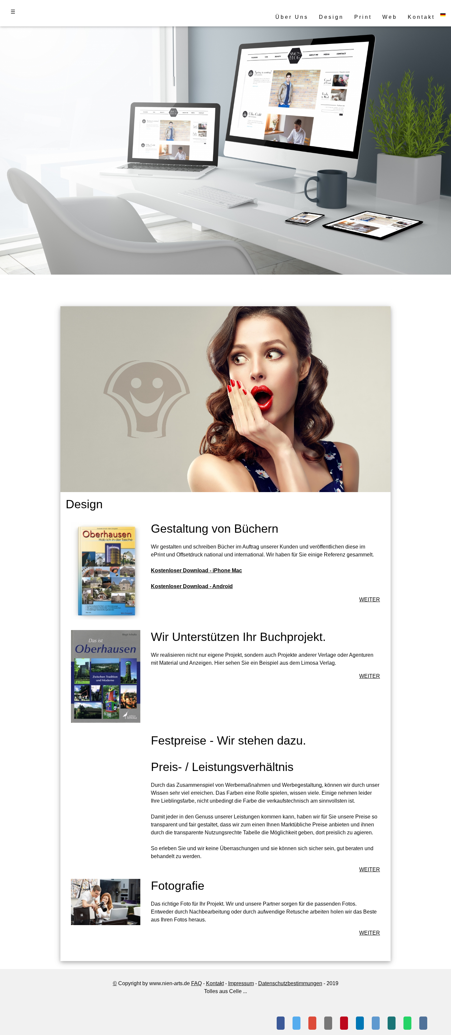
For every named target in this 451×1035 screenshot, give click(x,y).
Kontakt (421, 17)
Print (363, 17)
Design (331, 17)
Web (389, 17)
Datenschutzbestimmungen (290, 983)
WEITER (369, 599)
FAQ (196, 983)
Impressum (241, 983)
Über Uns (291, 17)
